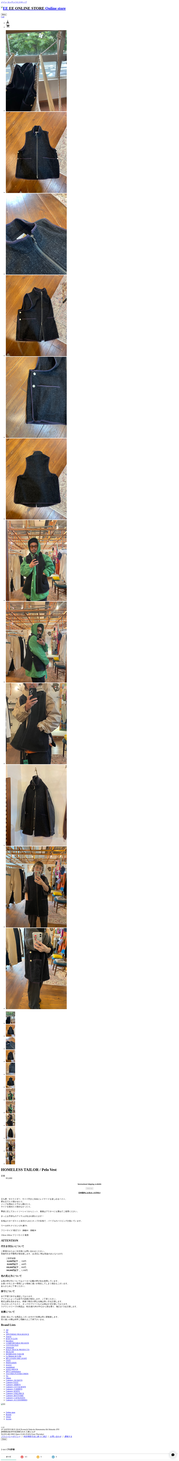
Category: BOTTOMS (14, 1396)
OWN (8, 1361)
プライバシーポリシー (10, 1437)
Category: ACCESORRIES (16, 1400)
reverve (9, 1365)
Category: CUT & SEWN (16, 1387)
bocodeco (9, 1341)
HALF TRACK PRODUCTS (17, 1350)
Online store (55, 8)
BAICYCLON (12, 1339)
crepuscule (10, 1347)
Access (8, 1419)
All (7, 1330)
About (8, 1417)
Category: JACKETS (14, 1380)
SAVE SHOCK (12, 1369)
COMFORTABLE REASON (17, 1343)
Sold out (89, 1188)
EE (7, 1332)
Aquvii (8, 1336)
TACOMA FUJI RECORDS (17, 1374)
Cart (2, 17)
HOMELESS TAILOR (15, 1354)
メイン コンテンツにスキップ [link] (14, 2)
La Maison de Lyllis (13, 1356)
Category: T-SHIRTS (14, 1389)
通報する (68, 1437)
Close (4, 1439)
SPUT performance (13, 1371)
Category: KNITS (13, 1391)
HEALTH (10, 1352)
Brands (8, 1415)
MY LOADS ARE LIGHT (16, 1358)
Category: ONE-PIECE (15, 1393)
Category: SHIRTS (13, 1385)
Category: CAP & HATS (15, 1398)
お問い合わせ (55, 1437)
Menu (4, 14)
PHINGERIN (11, 1363)
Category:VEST (12, 1382)
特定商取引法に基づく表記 (35, 1437)
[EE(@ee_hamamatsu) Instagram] (20, 1423)
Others (8, 1378)
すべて (8, 1457)
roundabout (10, 1367)
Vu (7, 1376)
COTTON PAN (12, 1345)
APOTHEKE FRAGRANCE (17, 1334)
